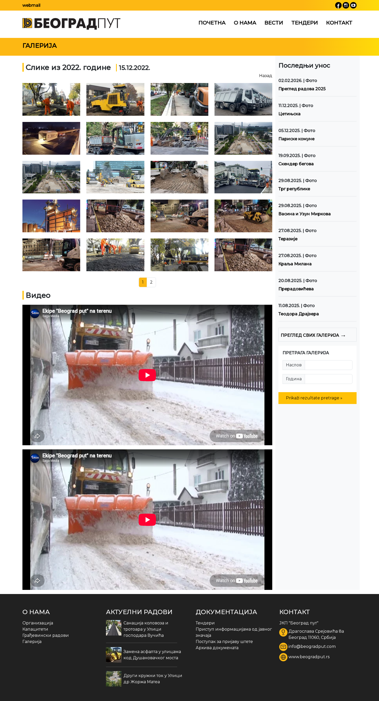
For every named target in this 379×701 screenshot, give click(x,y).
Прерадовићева (296, 288)
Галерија (32, 641)
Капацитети (35, 629)
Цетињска (289, 113)
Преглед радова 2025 (302, 88)
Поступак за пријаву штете (224, 641)
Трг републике (294, 188)
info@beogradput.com (312, 646)
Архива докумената (217, 647)
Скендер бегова (296, 163)
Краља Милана (295, 263)
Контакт (339, 23)
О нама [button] (245, 23)
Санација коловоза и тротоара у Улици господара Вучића (145, 629)
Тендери (304, 23)
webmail (31, 5)
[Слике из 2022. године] (51, 99)
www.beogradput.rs (309, 656)
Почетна (212, 23)
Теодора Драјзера (298, 313)
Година (294, 378)
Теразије (288, 238)
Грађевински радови (45, 635)
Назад (265, 75)
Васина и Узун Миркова (304, 213)
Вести (274, 23)
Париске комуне (296, 138)
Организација (37, 623)
